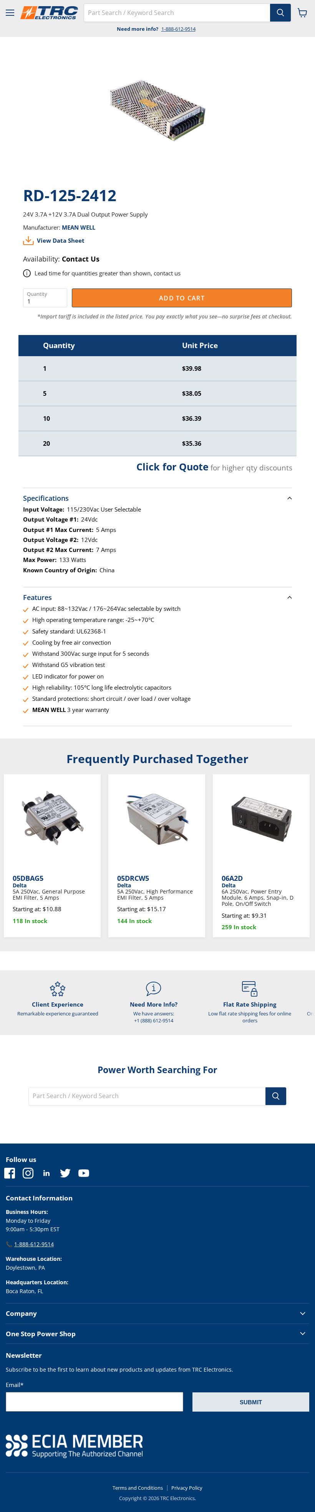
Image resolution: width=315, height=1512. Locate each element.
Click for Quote (172, 466)
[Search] (280, 13)
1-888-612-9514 (178, 28)
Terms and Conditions (138, 1487)
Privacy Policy (186, 1487)
